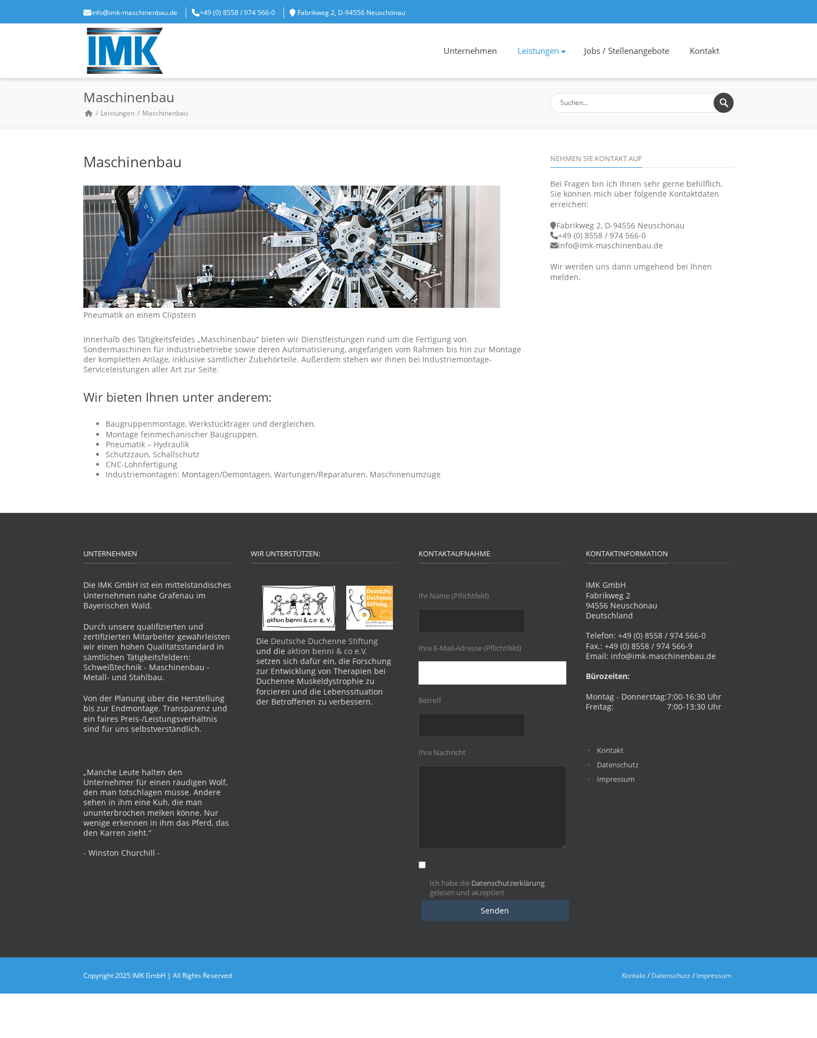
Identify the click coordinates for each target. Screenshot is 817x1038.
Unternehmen (470, 50)
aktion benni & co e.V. (327, 651)
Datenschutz (618, 765)
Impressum (616, 779)
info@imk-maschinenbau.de (134, 12)
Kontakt (704, 50)
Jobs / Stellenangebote (626, 50)
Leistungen (538, 50)
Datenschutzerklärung (508, 883)
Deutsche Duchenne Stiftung (324, 641)
